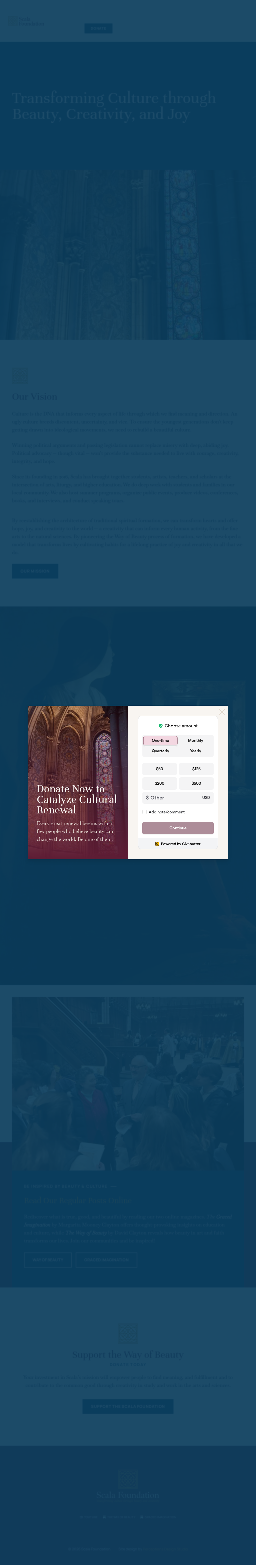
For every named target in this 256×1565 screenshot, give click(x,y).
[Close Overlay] (222, 712)
